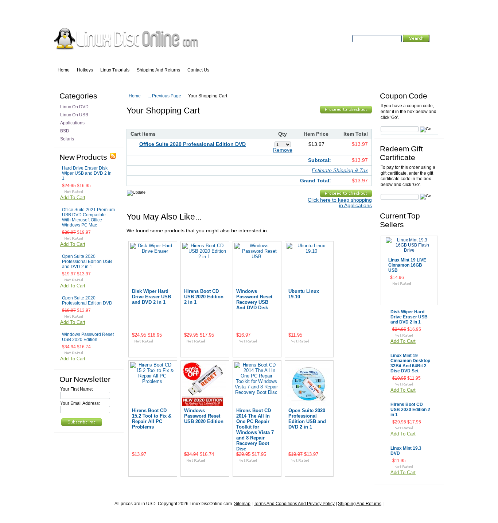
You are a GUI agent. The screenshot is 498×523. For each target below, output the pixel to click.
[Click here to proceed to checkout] (346, 110)
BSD (64, 130)
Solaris (67, 139)
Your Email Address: (80, 403)
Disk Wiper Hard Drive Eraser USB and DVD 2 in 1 (151, 296)
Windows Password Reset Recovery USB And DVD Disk (254, 299)
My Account (70, 15)
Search (343, 38)
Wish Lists (139, 15)
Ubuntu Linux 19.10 (303, 293)
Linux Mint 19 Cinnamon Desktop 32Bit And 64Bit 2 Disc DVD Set (410, 363)
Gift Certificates (175, 15)
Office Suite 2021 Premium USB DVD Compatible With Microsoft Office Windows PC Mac (88, 217)
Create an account (285, 15)
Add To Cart (72, 197)
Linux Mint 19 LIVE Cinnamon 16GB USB (407, 265)
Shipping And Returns (359, 503)
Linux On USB (74, 114)
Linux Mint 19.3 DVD (405, 451)
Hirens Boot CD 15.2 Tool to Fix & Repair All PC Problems (151, 419)
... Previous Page (164, 95)
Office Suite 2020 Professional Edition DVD (192, 144)
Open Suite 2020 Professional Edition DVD (87, 300)
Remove (282, 150)
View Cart (218, 15)
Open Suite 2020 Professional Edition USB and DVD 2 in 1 (87, 261)
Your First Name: (76, 389)
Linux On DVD (74, 106)
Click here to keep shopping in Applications (340, 202)
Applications (72, 122)
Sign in (254, 15)
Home (135, 95)
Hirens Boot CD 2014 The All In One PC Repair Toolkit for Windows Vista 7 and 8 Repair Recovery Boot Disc (255, 430)
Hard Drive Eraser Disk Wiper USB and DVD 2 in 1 (87, 173)
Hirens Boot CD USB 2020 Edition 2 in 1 (203, 296)
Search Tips (404, 46)
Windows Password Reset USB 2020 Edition (88, 337)
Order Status (105, 15)
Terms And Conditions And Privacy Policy (294, 503)
